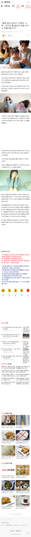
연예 (18, 6)
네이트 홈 (12, 530)
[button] (27, 533)
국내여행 (5, 338)
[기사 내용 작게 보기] (26, 36)
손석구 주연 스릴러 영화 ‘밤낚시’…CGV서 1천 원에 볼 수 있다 (15, 282)
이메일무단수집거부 (24, 525)
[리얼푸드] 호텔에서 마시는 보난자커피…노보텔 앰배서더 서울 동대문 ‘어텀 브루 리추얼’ (8, 476)
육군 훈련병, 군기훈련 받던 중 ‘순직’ (13, 258)
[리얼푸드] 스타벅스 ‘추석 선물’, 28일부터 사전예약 (22, 491)
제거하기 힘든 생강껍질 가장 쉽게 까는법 (8, 441)
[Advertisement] (15, 13)
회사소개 (2, 525)
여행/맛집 (7, 6)
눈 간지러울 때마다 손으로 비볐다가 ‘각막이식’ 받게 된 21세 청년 (15, 278)
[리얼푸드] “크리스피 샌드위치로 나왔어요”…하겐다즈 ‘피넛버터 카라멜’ (22, 476)
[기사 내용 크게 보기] (28, 36)
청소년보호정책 (16, 525)
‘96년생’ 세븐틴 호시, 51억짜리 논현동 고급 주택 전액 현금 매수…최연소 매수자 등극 (15, 267)
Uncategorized (6, 330)
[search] (28, 2)
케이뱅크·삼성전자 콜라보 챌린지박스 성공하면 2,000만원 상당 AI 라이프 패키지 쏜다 (14, 275)
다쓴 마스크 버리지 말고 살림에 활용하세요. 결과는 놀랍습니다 (22, 442)
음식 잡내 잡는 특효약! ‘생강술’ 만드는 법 (7, 507)
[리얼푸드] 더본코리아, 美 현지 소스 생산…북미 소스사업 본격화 (8, 426)
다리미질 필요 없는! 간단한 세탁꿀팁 (22, 426)
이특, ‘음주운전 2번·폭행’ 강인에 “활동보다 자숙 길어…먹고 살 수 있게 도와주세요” (15, 271)
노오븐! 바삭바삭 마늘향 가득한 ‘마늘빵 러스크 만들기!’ (22, 457)
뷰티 (13, 6)
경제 (22, 6)
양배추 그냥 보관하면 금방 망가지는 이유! (8, 457)
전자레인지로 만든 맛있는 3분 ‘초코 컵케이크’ (22, 507)
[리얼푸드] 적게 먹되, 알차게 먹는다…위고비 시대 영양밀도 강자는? (8, 492)
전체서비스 (18, 530)
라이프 (28, 6)
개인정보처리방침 (8, 525)
